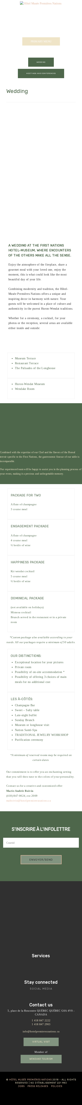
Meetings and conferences (41, 73)
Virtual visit (41, 1041)
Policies (56, 1086)
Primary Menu (41, 41)
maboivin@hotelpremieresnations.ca (28, 800)
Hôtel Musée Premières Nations (30, 1079)
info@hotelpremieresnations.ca (41, 1031)
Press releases (38, 1086)
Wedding (41, 62)
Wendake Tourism (41, 1059)
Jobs (21, 1086)
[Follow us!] (33, 996)
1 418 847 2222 (41, 1020)
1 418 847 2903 (41, 1024)
